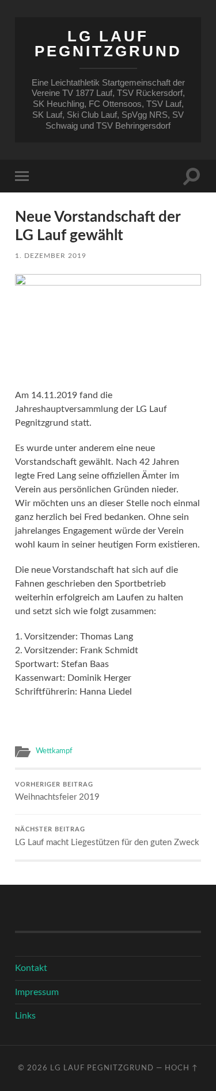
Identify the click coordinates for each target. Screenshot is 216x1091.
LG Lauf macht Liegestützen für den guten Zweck (107, 837)
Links (25, 1015)
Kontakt (31, 968)
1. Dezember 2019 (50, 255)
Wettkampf (54, 750)
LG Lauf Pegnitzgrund (108, 44)
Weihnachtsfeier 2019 (57, 792)
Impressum (37, 992)
